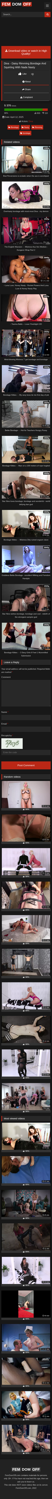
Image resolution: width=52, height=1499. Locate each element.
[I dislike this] (32, 74)
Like (24, 74)
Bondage (15, 127)
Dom (16, 4)
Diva (31, 121)
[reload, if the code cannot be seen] (12, 748)
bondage (26, 133)
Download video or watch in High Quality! (27, 52)
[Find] (48, 14)
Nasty (26, 127)
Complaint (27, 97)
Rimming (38, 127)
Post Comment (26, 765)
